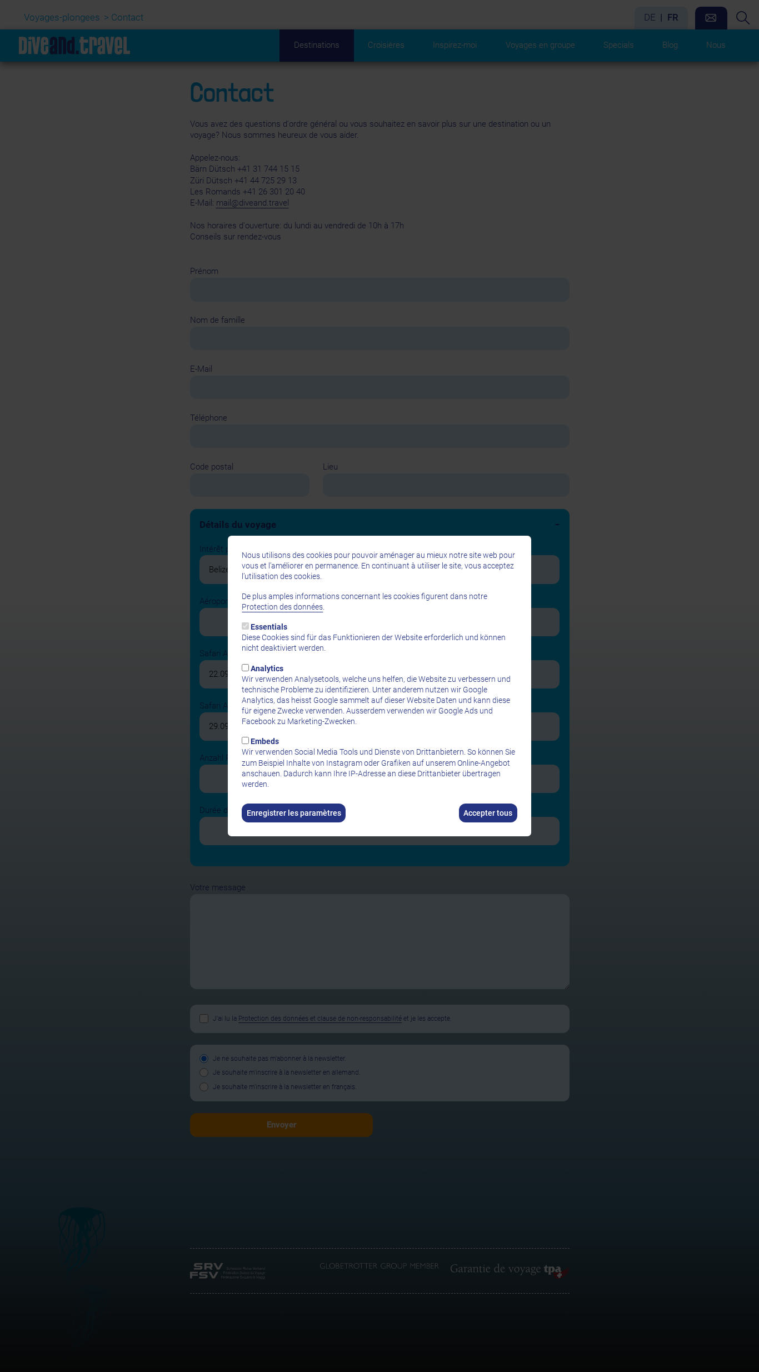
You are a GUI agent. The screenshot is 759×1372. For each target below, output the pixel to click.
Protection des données (282, 606)
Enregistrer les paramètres (294, 813)
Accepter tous (487, 813)
